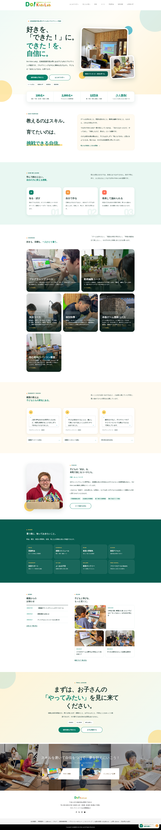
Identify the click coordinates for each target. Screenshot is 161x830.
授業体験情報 (63, 821)
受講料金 (111, 4)
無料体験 (120, 4)
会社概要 (33, 821)
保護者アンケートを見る (35, 440)
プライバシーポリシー (75, 821)
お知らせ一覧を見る (31, 626)
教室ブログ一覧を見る (81, 660)
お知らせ (48, 821)
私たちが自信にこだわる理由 (89, 145)
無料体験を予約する (37, 77)
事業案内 (40, 821)
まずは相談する (92, 730)
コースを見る (31, 84)
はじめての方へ (74, 4)
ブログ (55, 821)
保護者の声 (40, 84)
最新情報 (56, 84)
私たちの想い (86, 4)
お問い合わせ (115, 821)
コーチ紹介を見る (80, 506)
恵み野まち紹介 (125, 821)
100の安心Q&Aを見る (107, 440)
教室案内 (48, 84)
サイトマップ (88, 821)
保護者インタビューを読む (72, 440)
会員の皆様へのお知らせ (102, 821)
